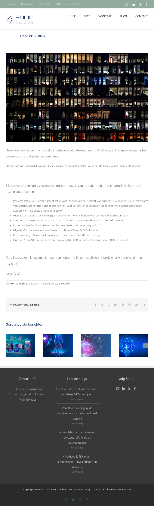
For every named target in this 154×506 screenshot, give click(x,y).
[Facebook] (134, 388)
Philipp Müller (18, 283)
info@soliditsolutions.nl (32, 394)
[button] (8, 345)
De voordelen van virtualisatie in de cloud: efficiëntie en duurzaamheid (77, 437)
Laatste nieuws (63, 283)
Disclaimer (99, 489)
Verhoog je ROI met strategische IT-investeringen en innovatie (77, 462)
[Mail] (117, 388)
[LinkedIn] (123, 388)
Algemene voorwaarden (118, 489)
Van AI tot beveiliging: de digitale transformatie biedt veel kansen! (77, 413)
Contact (31, 399)
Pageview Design (82, 489)
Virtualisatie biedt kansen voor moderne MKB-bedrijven (77, 392)
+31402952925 (33, 389)
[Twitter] (129, 388)
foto (16, 273)
